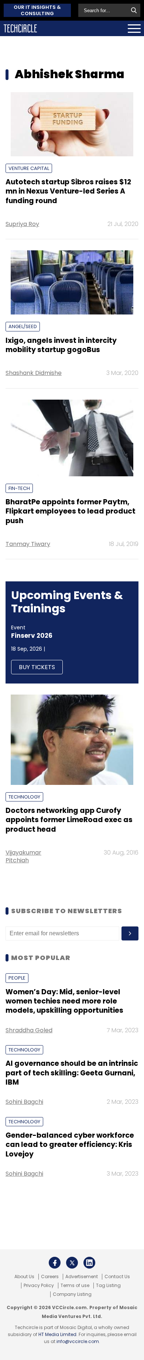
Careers (50, 1277)
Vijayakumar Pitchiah (23, 856)
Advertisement (81, 1277)
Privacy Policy (39, 1285)
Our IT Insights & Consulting (37, 10)
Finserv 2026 (31, 635)
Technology (24, 796)
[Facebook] (55, 1263)
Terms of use (75, 1285)
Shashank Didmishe (34, 373)
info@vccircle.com (77, 1341)
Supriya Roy (22, 224)
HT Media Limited (57, 1334)
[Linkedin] (89, 1263)
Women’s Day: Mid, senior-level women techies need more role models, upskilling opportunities (64, 1001)
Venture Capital (28, 168)
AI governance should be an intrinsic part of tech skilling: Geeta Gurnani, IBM (72, 1072)
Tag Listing (108, 1285)
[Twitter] (72, 1263)
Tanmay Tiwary (28, 544)
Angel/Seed (22, 326)
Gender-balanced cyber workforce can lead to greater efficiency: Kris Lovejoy (70, 1144)
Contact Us (117, 1277)
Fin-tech (19, 488)
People (16, 977)
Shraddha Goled (29, 1030)
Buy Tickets (37, 667)
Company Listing (72, 1294)
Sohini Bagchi (24, 1102)
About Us (24, 1277)
